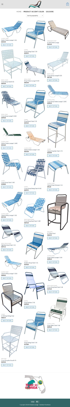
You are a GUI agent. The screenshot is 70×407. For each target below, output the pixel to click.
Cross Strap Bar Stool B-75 (8, 360)
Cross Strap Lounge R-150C (9, 116)
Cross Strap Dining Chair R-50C (32, 188)
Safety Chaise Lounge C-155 (32, 149)
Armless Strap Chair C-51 (31, 263)
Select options (7, 44)
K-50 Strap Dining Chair (7, 316)
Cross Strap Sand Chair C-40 (55, 287)
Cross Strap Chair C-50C (8, 182)
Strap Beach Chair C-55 (30, 121)
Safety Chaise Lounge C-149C (9, 143)
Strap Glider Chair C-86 (53, 325)
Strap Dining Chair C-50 (30, 51)
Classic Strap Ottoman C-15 (54, 185)
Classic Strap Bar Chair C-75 (54, 151)
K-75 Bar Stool (51, 233)
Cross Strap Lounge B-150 (54, 75)
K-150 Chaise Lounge (53, 42)
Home (18, 12)
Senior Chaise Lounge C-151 (9, 40)
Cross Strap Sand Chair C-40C (32, 221)
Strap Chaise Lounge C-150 (54, 257)
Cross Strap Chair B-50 (7, 81)
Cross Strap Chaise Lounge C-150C (57, 101)
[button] (2, 4)
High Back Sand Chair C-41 (8, 245)
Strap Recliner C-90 (29, 302)
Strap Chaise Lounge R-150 (31, 81)
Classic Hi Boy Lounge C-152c (9, 273)
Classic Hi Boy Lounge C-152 (9, 215)
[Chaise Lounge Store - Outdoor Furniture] (35, 4)
